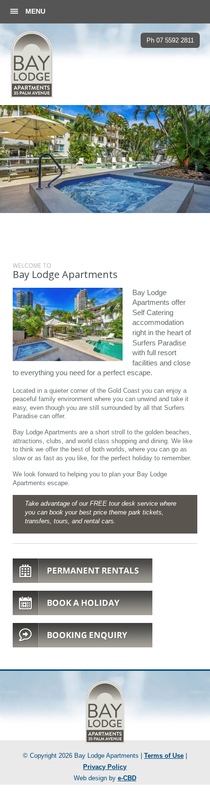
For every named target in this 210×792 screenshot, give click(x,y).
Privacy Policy (104, 767)
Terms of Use (164, 755)
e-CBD (127, 778)
